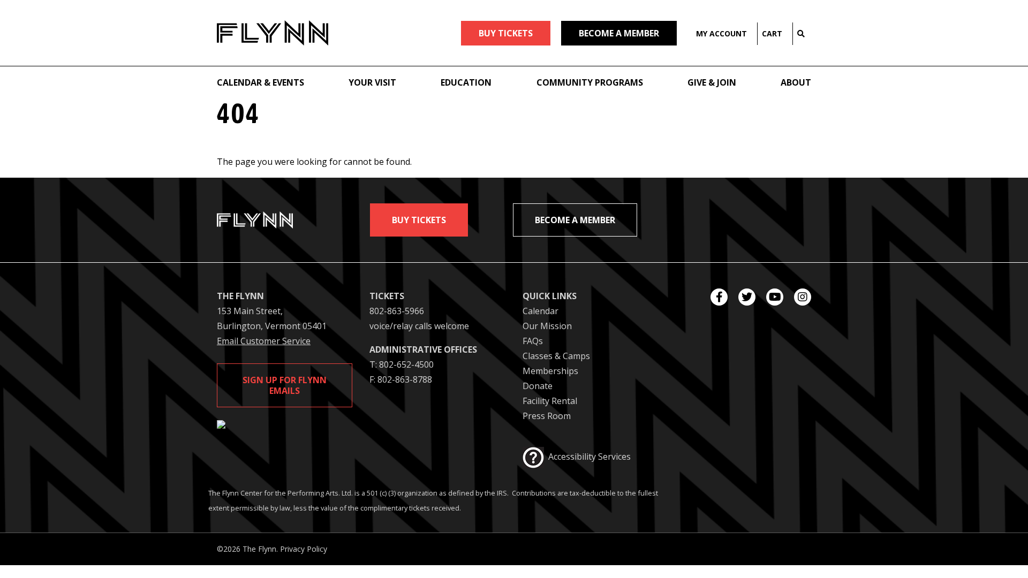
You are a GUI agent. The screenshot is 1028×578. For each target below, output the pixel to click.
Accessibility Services (589, 456)
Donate (538, 386)
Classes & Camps (556, 356)
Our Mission (547, 326)
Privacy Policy (303, 549)
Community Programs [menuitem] (589, 82)
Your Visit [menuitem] (372, 82)
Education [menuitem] (466, 82)
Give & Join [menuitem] (711, 82)
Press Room (547, 416)
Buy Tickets (419, 220)
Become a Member (619, 33)
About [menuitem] (796, 82)
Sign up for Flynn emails (285, 385)
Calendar (540, 311)
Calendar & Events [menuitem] (260, 82)
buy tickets (506, 33)
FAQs (533, 341)
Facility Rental (550, 401)
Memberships (550, 371)
